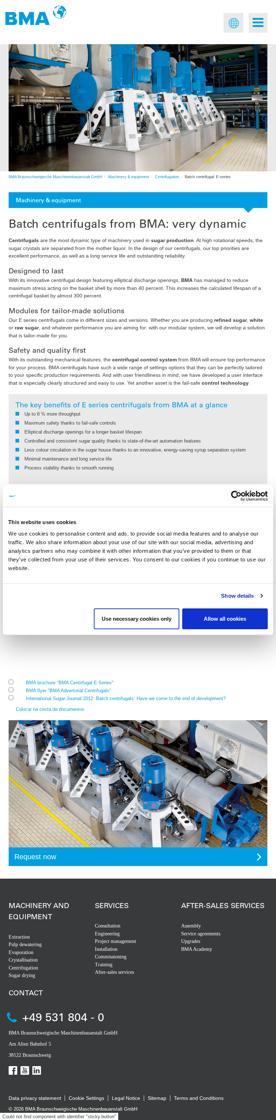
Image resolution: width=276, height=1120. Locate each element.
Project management (115, 941)
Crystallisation (23, 960)
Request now (35, 857)
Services (112, 905)
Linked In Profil (36, 1070)
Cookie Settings (86, 1098)
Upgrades (190, 941)
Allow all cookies (225, 618)
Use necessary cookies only (136, 618)
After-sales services (114, 972)
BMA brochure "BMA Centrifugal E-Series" (70, 682)
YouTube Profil (24, 1070)
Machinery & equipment (128, 177)
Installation (106, 949)
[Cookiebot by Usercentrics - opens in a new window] (236, 496)
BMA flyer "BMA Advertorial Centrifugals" (68, 690)
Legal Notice (126, 1098)
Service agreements (200, 933)
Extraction (19, 937)
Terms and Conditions (199, 1098)
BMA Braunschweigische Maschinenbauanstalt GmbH (55, 177)
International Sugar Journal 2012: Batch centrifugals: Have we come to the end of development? (126, 698)
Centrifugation (167, 177)
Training (103, 964)
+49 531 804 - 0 (63, 1016)
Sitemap (157, 1098)
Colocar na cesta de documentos (50, 709)
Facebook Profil (13, 1070)
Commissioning (110, 956)
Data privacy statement (35, 1098)
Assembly (191, 926)
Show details (237, 596)
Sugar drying (22, 975)
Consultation (107, 926)
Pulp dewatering (25, 944)
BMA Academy (196, 949)
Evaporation (21, 952)
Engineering (107, 933)
